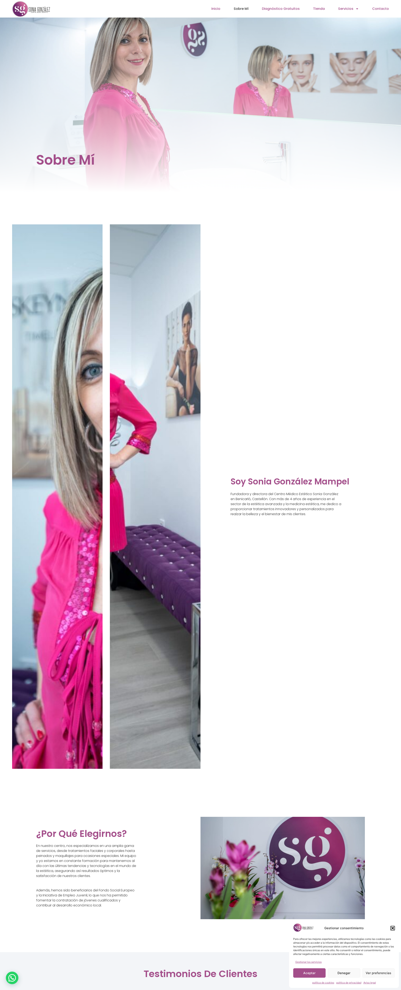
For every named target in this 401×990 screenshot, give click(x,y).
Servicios (345, 8)
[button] (393, 928)
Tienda (319, 8)
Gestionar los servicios (308, 961)
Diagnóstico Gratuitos (281, 8)
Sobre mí (241, 8)
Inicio (215, 8)
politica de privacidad (348, 982)
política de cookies (323, 982)
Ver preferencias (378, 973)
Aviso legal (369, 982)
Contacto (380, 8)
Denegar (344, 973)
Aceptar (309, 973)
